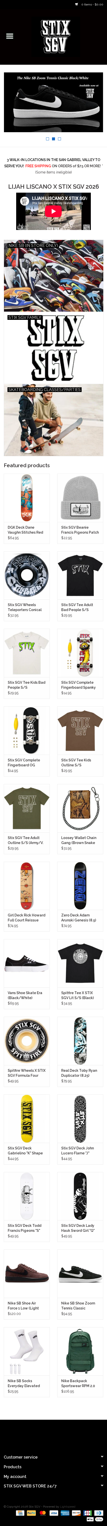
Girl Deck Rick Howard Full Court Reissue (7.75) (26, 918)
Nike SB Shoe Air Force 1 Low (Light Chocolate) (23, 1306)
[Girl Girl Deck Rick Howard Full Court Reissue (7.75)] (27, 886)
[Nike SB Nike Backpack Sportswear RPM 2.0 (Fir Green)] (80, 1351)
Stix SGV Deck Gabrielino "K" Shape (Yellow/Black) (25, 1151)
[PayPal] (30, 1513)
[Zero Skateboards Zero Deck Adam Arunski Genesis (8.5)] (80, 886)
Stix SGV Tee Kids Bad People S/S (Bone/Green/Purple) (26, 685)
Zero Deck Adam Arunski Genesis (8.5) (78, 917)
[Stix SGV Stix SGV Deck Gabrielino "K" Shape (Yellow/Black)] (27, 1118)
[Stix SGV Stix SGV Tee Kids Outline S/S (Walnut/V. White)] (80, 730)
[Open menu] (9, 36)
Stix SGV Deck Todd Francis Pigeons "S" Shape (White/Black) (26, 1228)
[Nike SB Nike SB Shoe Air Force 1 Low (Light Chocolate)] (27, 1273)
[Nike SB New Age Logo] (53, 102)
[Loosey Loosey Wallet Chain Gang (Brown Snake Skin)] (80, 808)
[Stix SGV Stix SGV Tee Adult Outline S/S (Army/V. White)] (27, 808)
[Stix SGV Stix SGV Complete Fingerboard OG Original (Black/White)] (27, 730)
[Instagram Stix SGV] (62, 1435)
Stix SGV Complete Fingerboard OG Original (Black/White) (24, 763)
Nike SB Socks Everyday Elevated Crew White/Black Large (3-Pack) (24, 1383)
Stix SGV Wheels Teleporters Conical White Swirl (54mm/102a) (25, 607)
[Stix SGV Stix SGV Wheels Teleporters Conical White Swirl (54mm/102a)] (27, 575)
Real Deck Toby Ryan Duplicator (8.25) (79, 1073)
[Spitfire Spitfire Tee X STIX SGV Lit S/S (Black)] (80, 963)
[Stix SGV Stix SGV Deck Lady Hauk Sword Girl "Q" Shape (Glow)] (80, 1196)
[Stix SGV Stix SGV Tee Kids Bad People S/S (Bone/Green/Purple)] (27, 653)
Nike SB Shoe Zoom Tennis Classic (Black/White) (78, 1306)
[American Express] (64, 1513)
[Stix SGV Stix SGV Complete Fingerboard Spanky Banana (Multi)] (80, 653)
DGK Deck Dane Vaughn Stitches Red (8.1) (25, 530)
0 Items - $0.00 (92, 4)
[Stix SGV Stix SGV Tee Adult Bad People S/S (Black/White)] (80, 575)
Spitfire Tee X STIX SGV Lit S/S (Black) (77, 995)
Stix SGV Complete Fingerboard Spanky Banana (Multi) (78, 685)
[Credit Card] (19, 1513)
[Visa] (53, 1513)
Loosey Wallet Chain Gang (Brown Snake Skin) (78, 840)
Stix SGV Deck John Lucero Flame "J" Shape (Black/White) (79, 1151)
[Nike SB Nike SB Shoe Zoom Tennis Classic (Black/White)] (80, 1273)
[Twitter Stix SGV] (45, 1435)
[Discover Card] (75, 1513)
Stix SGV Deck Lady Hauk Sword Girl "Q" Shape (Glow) (78, 1228)
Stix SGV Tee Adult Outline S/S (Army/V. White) (25, 840)
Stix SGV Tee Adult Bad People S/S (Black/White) (77, 607)
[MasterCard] (42, 1513)
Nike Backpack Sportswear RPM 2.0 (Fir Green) (78, 1383)
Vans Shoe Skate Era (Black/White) (25, 995)
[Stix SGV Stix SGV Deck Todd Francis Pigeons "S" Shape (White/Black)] (27, 1196)
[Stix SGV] (63, 36)
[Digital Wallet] (94, 1519)
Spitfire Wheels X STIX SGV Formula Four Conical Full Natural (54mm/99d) (27, 1073)
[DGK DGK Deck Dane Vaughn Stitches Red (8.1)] (27, 498)
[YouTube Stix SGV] (53, 1435)
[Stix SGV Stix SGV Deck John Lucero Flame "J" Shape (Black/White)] (80, 1118)
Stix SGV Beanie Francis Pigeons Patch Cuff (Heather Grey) (80, 530)
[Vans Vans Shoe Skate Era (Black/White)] (27, 963)
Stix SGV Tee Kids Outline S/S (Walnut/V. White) (76, 763)
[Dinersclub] (98, 1513)
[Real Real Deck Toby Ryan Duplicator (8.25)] (80, 1041)
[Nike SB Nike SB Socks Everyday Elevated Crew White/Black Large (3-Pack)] (27, 1351)
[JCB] (87, 1513)
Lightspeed (67, 1506)
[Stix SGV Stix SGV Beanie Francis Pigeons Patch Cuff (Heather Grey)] (80, 498)
